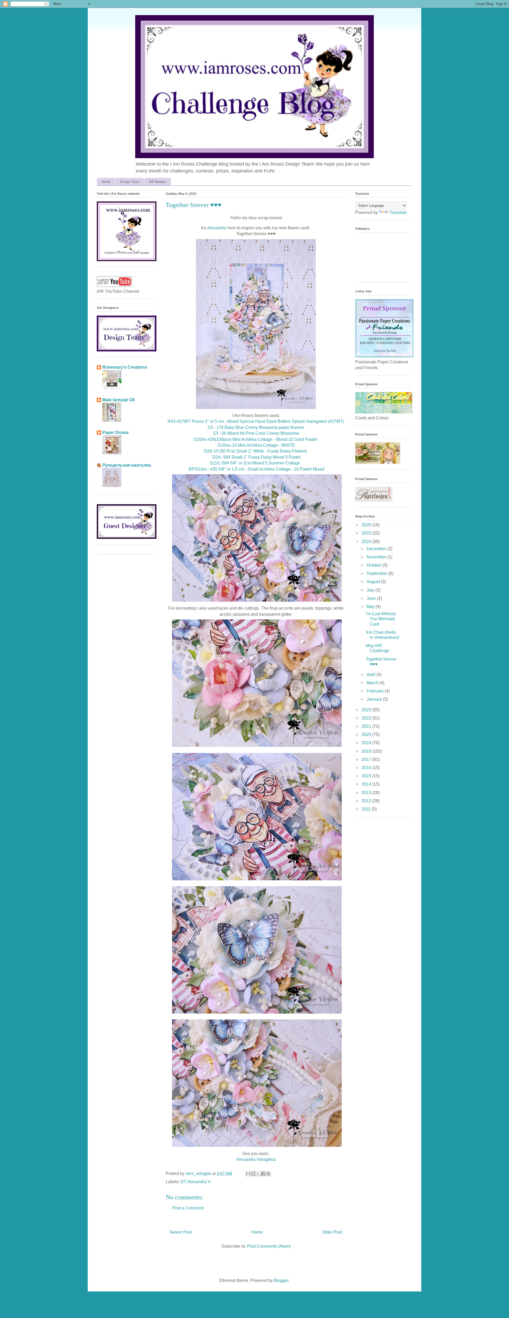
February (376, 691)
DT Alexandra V (195, 1181)
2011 (367, 809)
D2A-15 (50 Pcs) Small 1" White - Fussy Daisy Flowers (256, 451)
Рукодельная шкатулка (126, 465)
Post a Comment (188, 1208)
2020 (367, 734)
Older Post (332, 1232)
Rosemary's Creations (124, 367)
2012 (367, 801)
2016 (367, 767)
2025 (367, 533)
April (371, 674)
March (373, 682)
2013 (367, 792)
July (371, 590)
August (374, 581)
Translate (398, 212)
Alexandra (216, 228)
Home (106, 182)
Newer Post (181, 1232)
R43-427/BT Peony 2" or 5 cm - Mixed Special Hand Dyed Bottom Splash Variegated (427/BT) (256, 421)
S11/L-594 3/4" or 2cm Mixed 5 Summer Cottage (256, 463)
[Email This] (248, 1173)
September (377, 573)
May (371, 606)
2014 (367, 784)
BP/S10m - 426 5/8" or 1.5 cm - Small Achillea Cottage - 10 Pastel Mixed (256, 469)
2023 (367, 710)
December (377, 548)
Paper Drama (115, 432)
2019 (367, 742)
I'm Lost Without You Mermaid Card (381, 618)
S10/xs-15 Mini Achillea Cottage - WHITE (256, 445)
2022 (367, 718)
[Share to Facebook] (263, 1173)
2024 (367, 541)
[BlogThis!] (253, 1173)
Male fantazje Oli (118, 400)
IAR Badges (157, 182)
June (372, 598)
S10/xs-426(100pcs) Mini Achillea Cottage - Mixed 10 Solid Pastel (255, 439)
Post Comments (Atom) (269, 1246)
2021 (367, 726)
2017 (367, 759)
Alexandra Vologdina (256, 1159)
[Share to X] (258, 1173)
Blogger (281, 1280)
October (375, 565)
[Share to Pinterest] (268, 1173)
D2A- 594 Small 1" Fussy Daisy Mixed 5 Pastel (256, 457)
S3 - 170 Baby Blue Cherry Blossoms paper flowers (256, 427)
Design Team (129, 182)
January (375, 699)
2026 (367, 525)
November (377, 557)
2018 (367, 751)
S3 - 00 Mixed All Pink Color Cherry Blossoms (256, 433)
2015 (367, 776)
